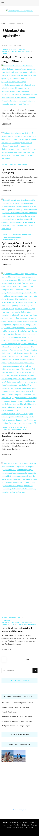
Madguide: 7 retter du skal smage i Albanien (18, 59)
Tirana (4, 53)
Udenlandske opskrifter (20, 166)
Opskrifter (22, 164)
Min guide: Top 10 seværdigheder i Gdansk (17, 703)
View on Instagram (19, 810)
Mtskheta (22, 619)
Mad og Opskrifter (17, 49)
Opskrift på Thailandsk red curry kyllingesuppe (18, 171)
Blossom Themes (30, 825)
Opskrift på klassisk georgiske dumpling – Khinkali (16, 434)
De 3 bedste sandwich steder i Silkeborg (17, 716)
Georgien (5, 234)
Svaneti (5, 624)
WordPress (19, 828)
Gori (19, 617)
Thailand (5, 166)
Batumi (4, 617)
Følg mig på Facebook (19, 681)
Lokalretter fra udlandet (21, 234)
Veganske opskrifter (10, 239)
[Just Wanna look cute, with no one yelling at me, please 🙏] (20, 798)
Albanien (5, 49)
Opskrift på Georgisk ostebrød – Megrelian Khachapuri (18, 629)
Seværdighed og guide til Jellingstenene (17, 721)
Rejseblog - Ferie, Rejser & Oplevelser (16, 51)
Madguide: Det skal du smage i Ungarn (16, 726)
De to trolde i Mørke (9, 712)
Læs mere (6, 124)
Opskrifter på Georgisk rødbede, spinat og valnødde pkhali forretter (19, 245)
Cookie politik (28, 828)
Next (28, 659)
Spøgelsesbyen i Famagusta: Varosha (15, 707)
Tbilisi (31, 236)
